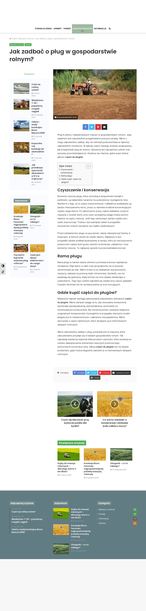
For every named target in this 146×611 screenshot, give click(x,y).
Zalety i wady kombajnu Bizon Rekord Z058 (38, 127)
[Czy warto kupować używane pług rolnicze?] (21, 248)
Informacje (100, 28)
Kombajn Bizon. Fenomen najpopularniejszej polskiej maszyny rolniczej (93, 469)
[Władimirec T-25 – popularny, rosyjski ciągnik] (21, 104)
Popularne (29, 74)
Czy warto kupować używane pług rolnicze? (21, 259)
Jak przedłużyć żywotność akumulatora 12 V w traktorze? (38, 171)
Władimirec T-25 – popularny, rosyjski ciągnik (37, 106)
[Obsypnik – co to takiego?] (121, 454)
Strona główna (43, 28)
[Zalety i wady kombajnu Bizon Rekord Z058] (21, 126)
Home (14, 38)
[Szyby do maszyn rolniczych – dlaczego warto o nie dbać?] (68, 454)
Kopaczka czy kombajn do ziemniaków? (38, 149)
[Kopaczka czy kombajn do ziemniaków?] (21, 147)
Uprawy (58, 28)
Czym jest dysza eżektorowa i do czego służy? (37, 260)
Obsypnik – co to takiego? (119, 464)
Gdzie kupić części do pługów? (71, 180)
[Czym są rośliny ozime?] (21, 88)
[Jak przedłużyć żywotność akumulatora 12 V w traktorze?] (21, 169)
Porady (67, 28)
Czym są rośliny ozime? (36, 87)
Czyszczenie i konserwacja (67, 171)
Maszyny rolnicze (82, 28)
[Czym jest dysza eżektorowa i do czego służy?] (37, 248)
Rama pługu (66, 176)
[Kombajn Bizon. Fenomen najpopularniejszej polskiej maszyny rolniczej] (95, 454)
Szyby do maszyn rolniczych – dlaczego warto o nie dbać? (66, 467)
